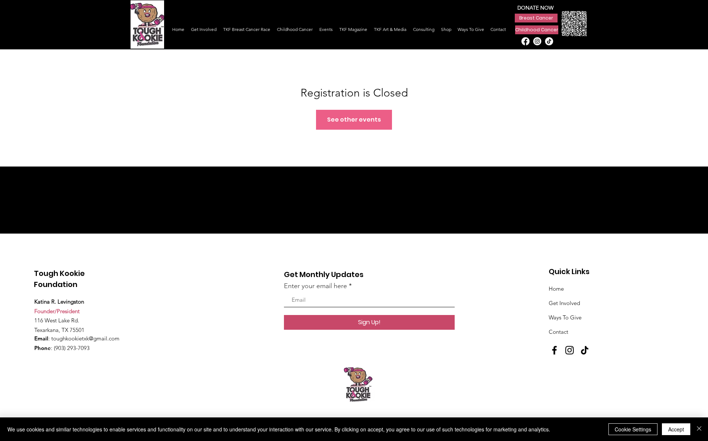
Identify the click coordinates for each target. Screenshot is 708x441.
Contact (558, 331)
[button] (390, 26)
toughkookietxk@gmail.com (85, 338)
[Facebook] (525, 41)
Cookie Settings (633, 429)
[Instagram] (537, 41)
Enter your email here (315, 286)
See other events (354, 119)
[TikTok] (549, 41)
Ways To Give (565, 317)
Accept (676, 429)
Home (556, 288)
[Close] (699, 429)
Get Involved (564, 303)
